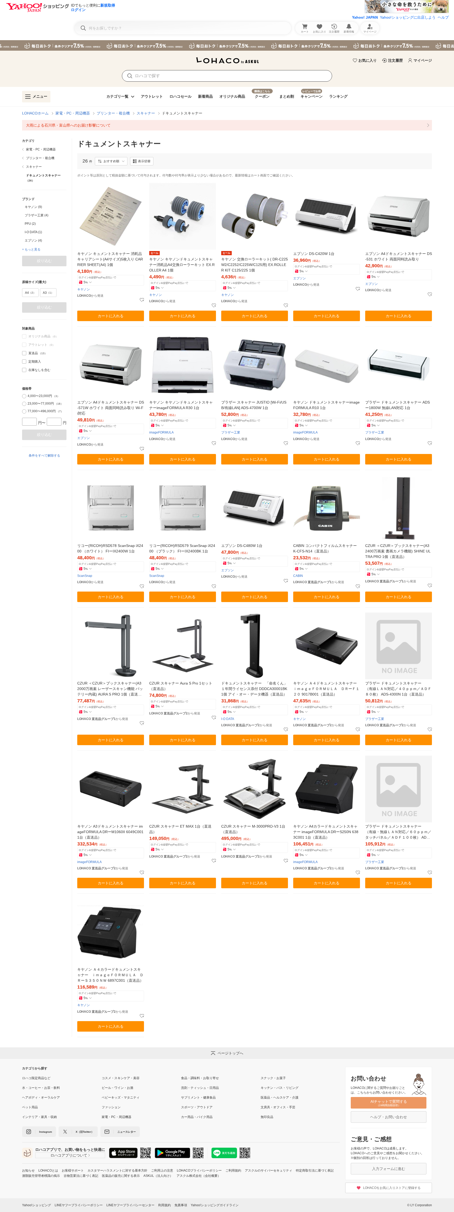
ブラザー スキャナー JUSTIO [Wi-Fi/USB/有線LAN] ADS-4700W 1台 (253, 405)
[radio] (24, 396)
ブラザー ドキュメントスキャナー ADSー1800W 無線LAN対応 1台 (397, 405)
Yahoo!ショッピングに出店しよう (408, 17)
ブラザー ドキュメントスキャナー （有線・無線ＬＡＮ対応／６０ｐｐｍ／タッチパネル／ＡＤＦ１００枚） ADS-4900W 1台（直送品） (398, 832)
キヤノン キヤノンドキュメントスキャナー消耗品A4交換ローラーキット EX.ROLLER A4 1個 (182, 264)
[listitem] (227, 125)
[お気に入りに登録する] (142, 300)
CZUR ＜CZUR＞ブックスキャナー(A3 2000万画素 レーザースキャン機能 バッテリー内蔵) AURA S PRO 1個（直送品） (110, 689)
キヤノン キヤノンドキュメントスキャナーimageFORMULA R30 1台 (181, 405)
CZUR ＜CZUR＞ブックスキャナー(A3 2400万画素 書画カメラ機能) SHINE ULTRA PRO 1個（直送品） (398, 551)
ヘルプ (443, 17)
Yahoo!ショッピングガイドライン (215, 1205)
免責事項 (180, 1205)
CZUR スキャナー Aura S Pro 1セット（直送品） (180, 686)
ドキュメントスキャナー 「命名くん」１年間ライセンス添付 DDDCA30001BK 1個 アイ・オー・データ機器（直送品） (254, 688)
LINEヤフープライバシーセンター (130, 1205)
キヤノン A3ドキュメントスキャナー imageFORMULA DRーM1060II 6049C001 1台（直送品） (110, 831)
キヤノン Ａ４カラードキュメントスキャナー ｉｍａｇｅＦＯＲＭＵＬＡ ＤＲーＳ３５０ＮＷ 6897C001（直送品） (110, 975)
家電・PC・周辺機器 (72, 113)
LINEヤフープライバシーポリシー (79, 1205)
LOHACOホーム (35, 113)
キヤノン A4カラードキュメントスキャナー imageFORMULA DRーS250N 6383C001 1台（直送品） (325, 831)
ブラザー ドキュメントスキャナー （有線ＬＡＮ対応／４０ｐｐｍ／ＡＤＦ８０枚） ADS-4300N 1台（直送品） (398, 688)
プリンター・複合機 (113, 113)
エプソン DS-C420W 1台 (313, 254)
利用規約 (164, 1205)
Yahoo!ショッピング (36, 1205)
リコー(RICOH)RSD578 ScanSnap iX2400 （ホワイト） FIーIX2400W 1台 (110, 548)
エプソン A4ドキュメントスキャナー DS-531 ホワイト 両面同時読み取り (398, 256)
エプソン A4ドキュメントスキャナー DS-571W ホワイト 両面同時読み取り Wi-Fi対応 (110, 407)
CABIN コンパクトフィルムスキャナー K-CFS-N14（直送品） (325, 548)
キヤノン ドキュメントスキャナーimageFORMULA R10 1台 (326, 405)
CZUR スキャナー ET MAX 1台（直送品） (180, 829)
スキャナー (146, 113)
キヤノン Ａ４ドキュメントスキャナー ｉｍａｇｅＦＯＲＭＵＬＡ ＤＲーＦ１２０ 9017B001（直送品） (326, 688)
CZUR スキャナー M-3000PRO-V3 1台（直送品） (253, 829)
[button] (111, 161)
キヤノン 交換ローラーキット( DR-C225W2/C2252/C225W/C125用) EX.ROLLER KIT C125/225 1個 (254, 264)
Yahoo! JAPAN (365, 17)
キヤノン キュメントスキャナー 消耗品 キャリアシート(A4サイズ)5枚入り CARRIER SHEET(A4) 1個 (110, 259)
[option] (44, 207)
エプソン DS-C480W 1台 (241, 546)
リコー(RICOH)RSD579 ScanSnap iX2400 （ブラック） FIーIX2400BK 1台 (182, 548)
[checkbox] (24, 353)
